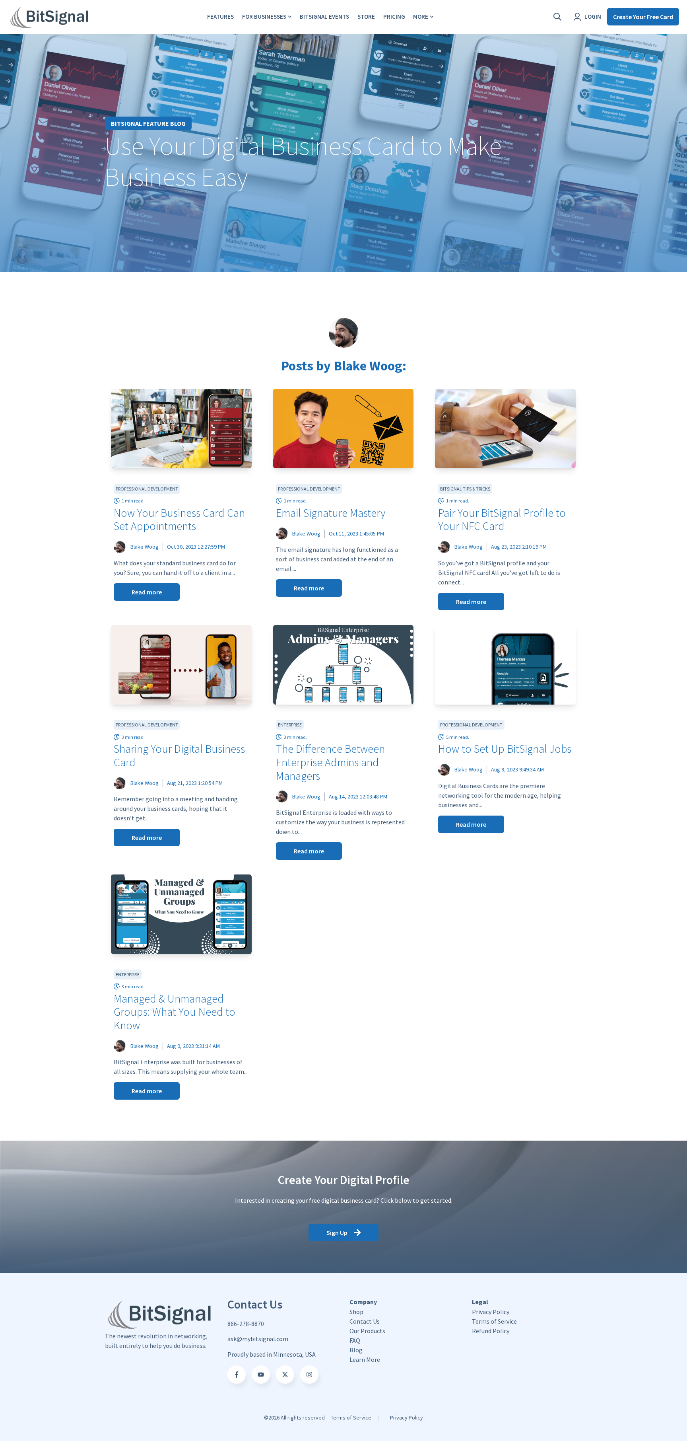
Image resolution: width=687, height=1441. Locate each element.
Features (220, 16)
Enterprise (290, 725)
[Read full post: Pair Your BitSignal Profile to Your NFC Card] (505, 428)
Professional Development (147, 489)
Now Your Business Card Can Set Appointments (179, 520)
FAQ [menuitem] (354, 1340)
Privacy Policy (406, 1417)
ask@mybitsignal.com (257, 1339)
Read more (147, 592)
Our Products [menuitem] (367, 1331)
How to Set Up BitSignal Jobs (504, 749)
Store (366, 16)
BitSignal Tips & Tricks (465, 489)
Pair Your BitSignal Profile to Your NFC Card (502, 520)
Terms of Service (351, 1417)
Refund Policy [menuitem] (490, 1331)
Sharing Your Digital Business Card (179, 755)
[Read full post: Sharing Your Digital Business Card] (181, 665)
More (420, 16)
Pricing (394, 16)
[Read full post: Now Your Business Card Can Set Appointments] (181, 428)
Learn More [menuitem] (364, 1359)
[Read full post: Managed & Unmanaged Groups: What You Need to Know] (181, 914)
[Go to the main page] (49, 17)
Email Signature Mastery (330, 513)
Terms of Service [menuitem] (494, 1321)
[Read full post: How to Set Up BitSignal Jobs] (505, 665)
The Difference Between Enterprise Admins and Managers (330, 762)
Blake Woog (144, 546)
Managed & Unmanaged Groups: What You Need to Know (174, 1011)
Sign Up (336, 1233)
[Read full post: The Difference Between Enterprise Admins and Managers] (343, 665)
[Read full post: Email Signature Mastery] (343, 428)
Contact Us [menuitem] (364, 1321)
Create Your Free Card (643, 17)
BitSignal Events (324, 16)
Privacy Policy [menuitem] (490, 1312)
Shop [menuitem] (356, 1312)
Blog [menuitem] (356, 1350)
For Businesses (264, 16)
